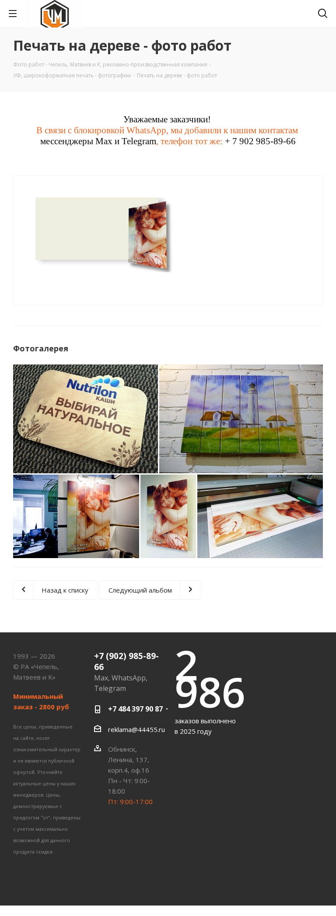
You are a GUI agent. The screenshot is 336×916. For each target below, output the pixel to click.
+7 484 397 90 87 (135, 709)
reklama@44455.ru (136, 729)
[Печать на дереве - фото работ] (110, 233)
